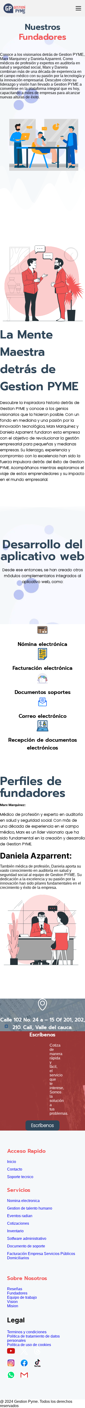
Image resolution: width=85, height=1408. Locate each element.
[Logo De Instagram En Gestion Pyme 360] (12, 1364)
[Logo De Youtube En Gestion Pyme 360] (12, 1352)
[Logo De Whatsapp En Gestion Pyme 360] (12, 1376)
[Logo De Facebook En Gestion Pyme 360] (25, 1364)
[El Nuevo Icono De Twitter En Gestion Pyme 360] (25, 1352)
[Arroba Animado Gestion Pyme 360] (39, 1352)
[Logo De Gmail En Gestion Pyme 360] (25, 1376)
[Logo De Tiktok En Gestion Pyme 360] (39, 1364)
